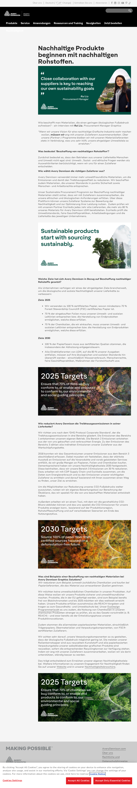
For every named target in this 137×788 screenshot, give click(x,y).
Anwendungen (41, 23)
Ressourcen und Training (68, 23)
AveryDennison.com (114, 748)
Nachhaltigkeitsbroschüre (100, 666)
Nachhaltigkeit (14, 30)
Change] (66, 3)
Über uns (37, 3)
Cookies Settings (12, 780)
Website (61, 666)
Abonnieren (101, 3)
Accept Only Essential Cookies (112, 780)
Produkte (11, 23)
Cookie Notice (97, 773)
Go (128, 11)
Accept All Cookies (78, 780)
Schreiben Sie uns (83, 3)
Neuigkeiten (93, 23)
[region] (68, 775)
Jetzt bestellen (113, 23)
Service (25, 23)
